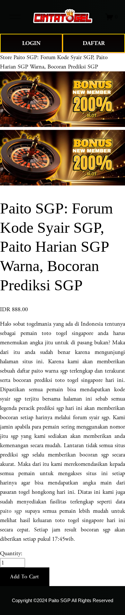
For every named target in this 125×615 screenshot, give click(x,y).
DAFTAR (94, 43)
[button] (24, 576)
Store (6, 57)
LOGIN (31, 43)
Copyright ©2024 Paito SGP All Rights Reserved (62, 600)
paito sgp (11, 511)
